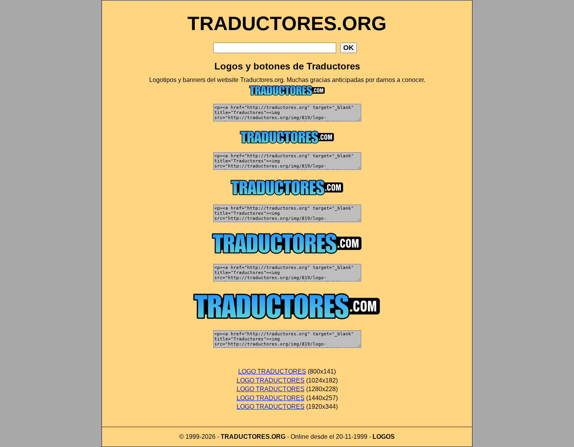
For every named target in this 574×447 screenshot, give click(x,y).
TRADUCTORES (245, 436)
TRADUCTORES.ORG (287, 23)
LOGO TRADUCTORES (272, 371)
